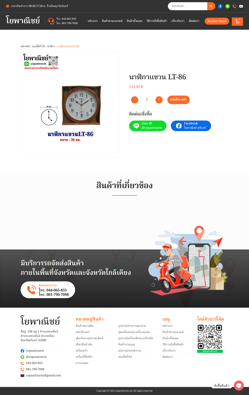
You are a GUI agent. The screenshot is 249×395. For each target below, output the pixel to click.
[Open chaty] (239, 385)
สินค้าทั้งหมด (134, 21)
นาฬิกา (51, 46)
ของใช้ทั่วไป (38, 46)
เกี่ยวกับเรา (177, 21)
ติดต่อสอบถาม (48, 285)
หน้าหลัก (25, 46)
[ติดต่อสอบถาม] (31, 289)
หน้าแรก (93, 21)
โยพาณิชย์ (23, 21)
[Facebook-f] (220, 6)
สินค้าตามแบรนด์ (112, 21)
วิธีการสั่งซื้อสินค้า (157, 21)
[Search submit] (211, 6)
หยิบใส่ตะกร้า (178, 99)
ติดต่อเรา (194, 21)
